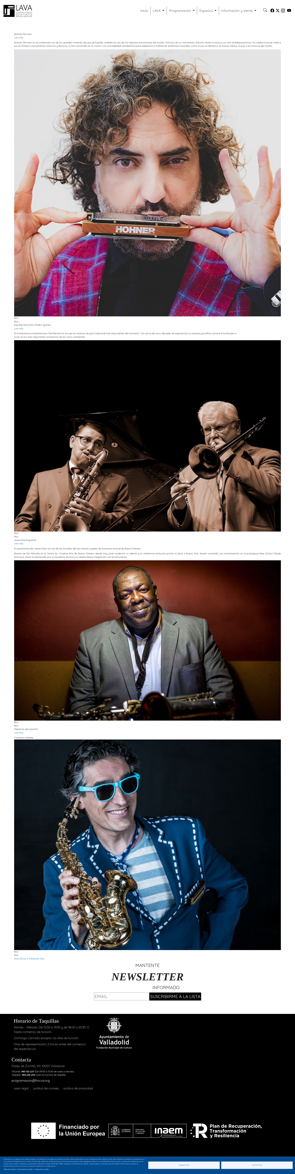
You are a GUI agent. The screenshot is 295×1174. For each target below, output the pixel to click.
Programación (180, 10)
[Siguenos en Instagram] (283, 11)
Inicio (144, 10)
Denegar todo (184, 1165)
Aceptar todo (257, 1165)
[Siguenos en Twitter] (278, 11)
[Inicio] (17, 10)
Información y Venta (237, 10)
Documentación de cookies (25, 1169)
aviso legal (21, 1088)
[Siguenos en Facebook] (272, 11)
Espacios (206, 10)
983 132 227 (27, 1071)
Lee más (18, 37)
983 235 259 (28, 1074)
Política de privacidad (78, 1088)
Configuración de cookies (42, 1169)
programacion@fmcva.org (31, 1080)
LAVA (157, 10)
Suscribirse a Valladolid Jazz (29, 958)
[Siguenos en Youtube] (289, 11)
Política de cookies (46, 1088)
